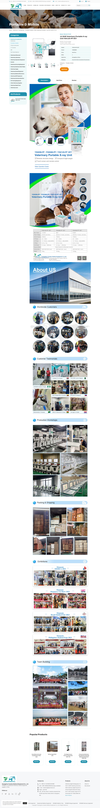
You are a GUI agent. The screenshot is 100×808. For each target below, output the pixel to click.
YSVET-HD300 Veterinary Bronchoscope (74, 786)
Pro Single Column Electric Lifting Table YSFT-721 (68, 755)
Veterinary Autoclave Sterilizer (17, 78)
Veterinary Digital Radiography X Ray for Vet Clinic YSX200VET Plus (80, 784)
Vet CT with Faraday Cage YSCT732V (20, 99)
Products (29, 5)
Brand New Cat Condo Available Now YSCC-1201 (36, 755)
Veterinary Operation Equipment (18, 59)
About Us (57, 5)
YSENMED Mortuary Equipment (86, 803)
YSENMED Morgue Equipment (71, 803)
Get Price (64, 69)
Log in (82, 1)
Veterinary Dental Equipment (17, 71)
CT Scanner (13, 47)
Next (30, 60)
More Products (68, 795)
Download (35, 5)
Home (25, 5)
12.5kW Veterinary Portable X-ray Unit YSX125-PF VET (45, 30)
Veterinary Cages (14, 69)
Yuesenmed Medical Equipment (44, 803)
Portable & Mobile (29, 30)
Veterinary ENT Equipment (16, 76)
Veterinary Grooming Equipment (18, 64)
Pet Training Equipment (16, 80)
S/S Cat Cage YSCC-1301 (52, 755)
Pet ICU (12, 62)
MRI (11, 50)
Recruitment (87, 786)
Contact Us (64, 5)
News (53, 5)
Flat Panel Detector (15, 52)
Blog (69, 5)
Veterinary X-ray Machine (18, 30)
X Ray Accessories (15, 45)
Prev (28, 65)
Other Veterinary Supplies (16, 83)
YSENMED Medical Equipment (29, 803)
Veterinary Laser (14, 87)
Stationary (13, 41)
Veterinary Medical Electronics (17, 73)
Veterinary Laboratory (15, 57)
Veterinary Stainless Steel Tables (18, 66)
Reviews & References (45, 5)
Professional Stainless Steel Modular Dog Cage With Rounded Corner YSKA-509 (84, 756)
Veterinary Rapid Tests (16, 85)
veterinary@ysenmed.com (63, 1)
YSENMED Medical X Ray (58, 803)
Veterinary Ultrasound (15, 55)
